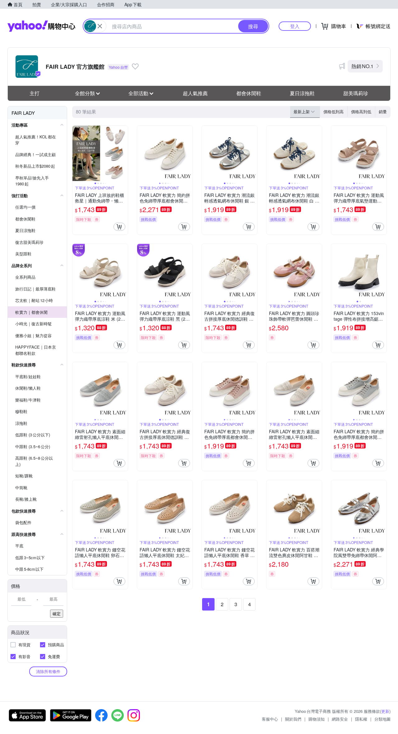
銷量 (383, 111)
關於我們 (293, 719)
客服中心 (270, 719)
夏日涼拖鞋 (302, 93)
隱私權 (361, 719)
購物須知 (316, 719)
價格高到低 (361, 111)
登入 (294, 26)
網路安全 (340, 719)
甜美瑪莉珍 (355, 93)
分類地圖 (382, 719)
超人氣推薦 (195, 93)
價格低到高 (333, 111)
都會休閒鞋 (248, 93)
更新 (385, 711)
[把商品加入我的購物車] (119, 227)
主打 (34, 93)
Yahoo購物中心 (41, 26)
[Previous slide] (76, 153)
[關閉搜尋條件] (100, 26)
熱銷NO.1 (362, 66)
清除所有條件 (48, 671)
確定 (57, 613)
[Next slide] (124, 153)
